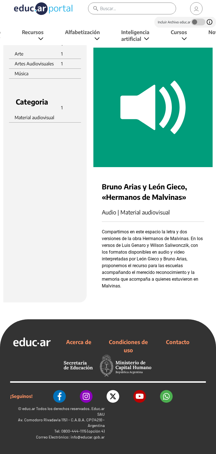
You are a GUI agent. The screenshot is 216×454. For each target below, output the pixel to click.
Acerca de (78, 341)
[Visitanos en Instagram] (86, 396)
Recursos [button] (33, 32)
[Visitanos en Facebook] (59, 396)
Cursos (179, 32)
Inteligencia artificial (135, 35)
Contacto (178, 341)
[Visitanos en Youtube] (139, 396)
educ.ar (28, 408)
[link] (196, 8)
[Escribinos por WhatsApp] (166, 396)
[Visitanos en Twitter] (112, 396)
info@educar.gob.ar (88, 437)
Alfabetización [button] (82, 32)
